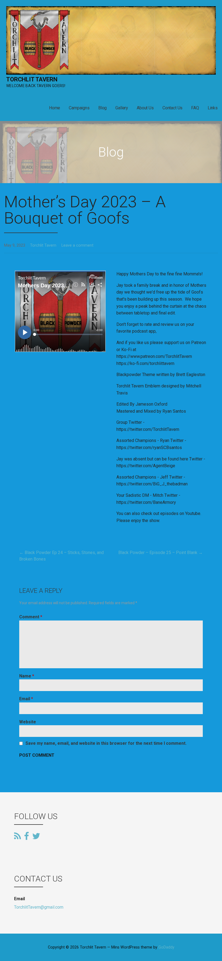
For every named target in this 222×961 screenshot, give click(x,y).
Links (213, 107)
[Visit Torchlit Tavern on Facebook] (26, 836)
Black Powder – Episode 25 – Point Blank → (160, 552)
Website (27, 721)
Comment (30, 616)
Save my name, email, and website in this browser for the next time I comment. (106, 743)
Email (26, 698)
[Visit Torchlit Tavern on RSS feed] (17, 836)
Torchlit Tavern (31, 79)
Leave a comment (77, 245)
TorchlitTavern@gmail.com (38, 907)
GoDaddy (166, 947)
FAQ (195, 107)
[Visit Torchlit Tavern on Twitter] (36, 835)
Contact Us (172, 107)
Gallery (121, 107)
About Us (145, 107)
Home (54, 107)
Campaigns (79, 107)
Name (26, 676)
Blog (102, 107)
